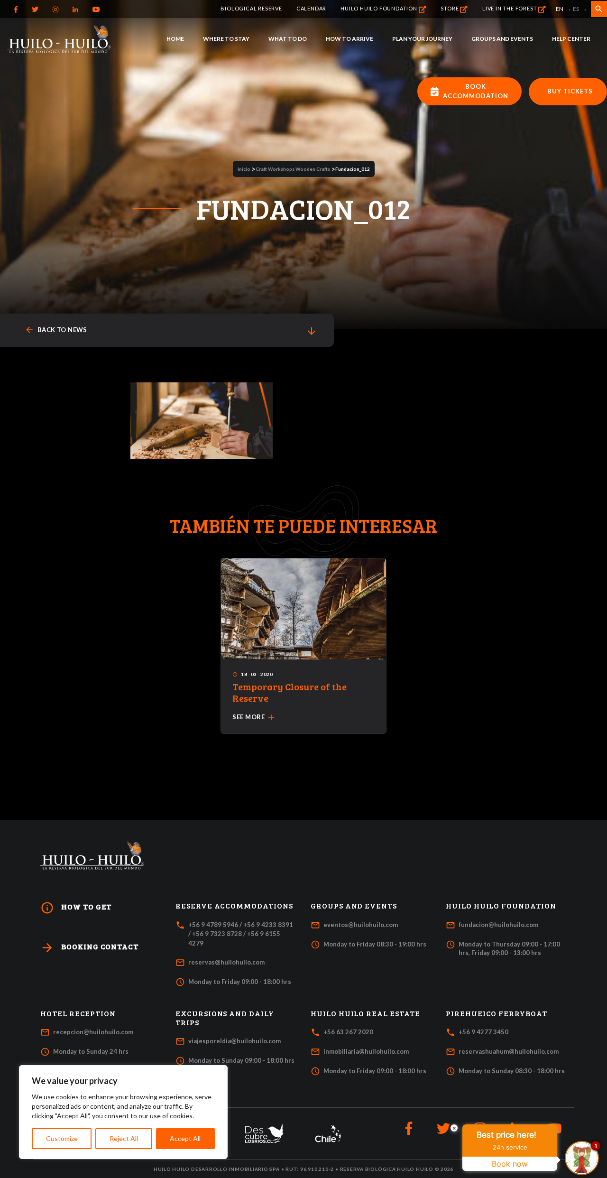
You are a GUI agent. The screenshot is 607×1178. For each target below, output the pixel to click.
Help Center (571, 38)
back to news (56, 329)
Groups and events (502, 38)
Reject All (124, 1138)
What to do (287, 38)
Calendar (311, 8)
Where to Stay (226, 38)
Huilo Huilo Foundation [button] (501, 905)
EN (559, 8)
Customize (62, 1138)
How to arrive (349, 38)
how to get (75, 908)
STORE (450, 8)
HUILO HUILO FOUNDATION (379, 8)
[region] (123, 1112)
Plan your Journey (422, 38)
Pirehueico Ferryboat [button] (496, 1013)
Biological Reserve (251, 8)
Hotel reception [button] (78, 1013)
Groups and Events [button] (354, 905)
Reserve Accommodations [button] (234, 905)
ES (576, 8)
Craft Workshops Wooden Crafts (293, 169)
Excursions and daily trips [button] (224, 1018)
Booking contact (89, 948)
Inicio (244, 169)
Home (175, 38)
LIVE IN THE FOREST (510, 8)
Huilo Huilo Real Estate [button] (365, 1013)
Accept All (185, 1138)
